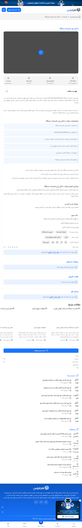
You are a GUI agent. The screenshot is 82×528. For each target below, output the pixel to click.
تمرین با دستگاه (47, 232)
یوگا (77, 368)
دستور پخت (75, 362)
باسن (66, 237)
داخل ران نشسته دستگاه (52, 17)
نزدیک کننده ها (61, 232)
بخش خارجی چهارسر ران (53, 237)
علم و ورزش (75, 365)
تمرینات (64, 17)
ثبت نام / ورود (12, 10)
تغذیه (76, 356)
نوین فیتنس (74, 17)
